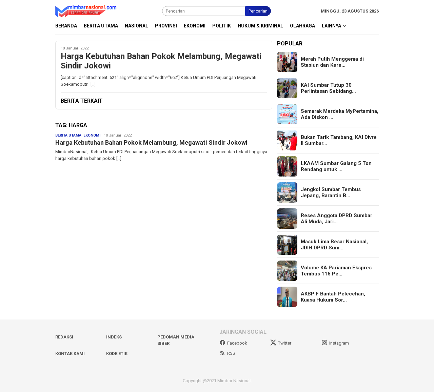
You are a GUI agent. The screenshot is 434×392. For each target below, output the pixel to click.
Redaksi (64, 336)
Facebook (237, 343)
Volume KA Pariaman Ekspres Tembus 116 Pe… (336, 271)
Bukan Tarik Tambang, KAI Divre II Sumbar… (339, 140)
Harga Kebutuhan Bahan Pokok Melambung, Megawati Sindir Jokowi (161, 61)
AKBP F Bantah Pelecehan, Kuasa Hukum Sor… (333, 297)
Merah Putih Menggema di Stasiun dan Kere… (332, 62)
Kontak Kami (70, 353)
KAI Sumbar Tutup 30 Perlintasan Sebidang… (328, 88)
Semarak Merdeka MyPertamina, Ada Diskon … (339, 114)
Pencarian (258, 11)
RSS (231, 353)
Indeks (114, 336)
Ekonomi (91, 135)
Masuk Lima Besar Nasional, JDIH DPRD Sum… (334, 245)
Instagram (339, 343)
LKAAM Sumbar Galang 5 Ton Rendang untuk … (336, 166)
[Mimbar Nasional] (87, 10)
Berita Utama (68, 135)
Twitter (284, 343)
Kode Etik (116, 353)
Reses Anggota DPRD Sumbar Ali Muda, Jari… (336, 218)
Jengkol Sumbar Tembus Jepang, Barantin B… (331, 192)
